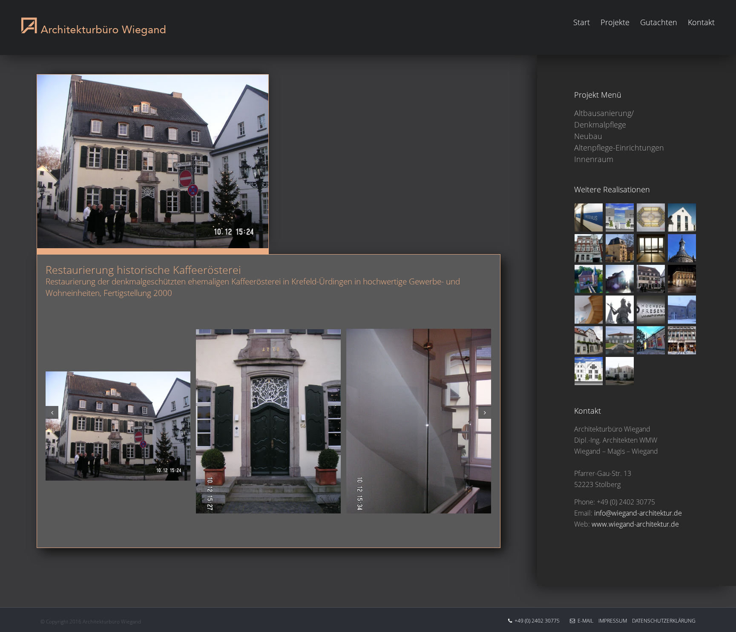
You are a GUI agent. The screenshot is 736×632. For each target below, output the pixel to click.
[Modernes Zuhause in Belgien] (682, 217)
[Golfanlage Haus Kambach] (589, 279)
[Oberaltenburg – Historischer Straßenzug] (589, 340)
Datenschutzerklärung (661, 620)
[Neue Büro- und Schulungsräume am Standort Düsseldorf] (589, 217)
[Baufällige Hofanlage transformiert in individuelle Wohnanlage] (682, 309)
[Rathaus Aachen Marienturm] (682, 248)
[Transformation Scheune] (651, 248)
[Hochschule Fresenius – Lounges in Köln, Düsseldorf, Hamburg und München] (651, 309)
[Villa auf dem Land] (620, 340)
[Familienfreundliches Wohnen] (620, 217)
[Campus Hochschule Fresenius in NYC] (682, 340)
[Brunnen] (620, 309)
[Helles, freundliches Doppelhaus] (620, 279)
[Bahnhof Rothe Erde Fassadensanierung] (651, 340)
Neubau (588, 136)
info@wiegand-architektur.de (638, 513)
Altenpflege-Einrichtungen (619, 147)
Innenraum (593, 159)
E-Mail (584, 620)
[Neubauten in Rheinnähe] (620, 371)
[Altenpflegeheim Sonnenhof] (589, 371)
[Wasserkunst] (620, 248)
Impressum (610, 620)
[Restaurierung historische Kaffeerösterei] (651, 279)
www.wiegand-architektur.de (635, 524)
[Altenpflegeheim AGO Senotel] (589, 248)
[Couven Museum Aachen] (682, 279)
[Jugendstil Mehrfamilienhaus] (651, 217)
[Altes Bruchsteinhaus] (589, 309)
